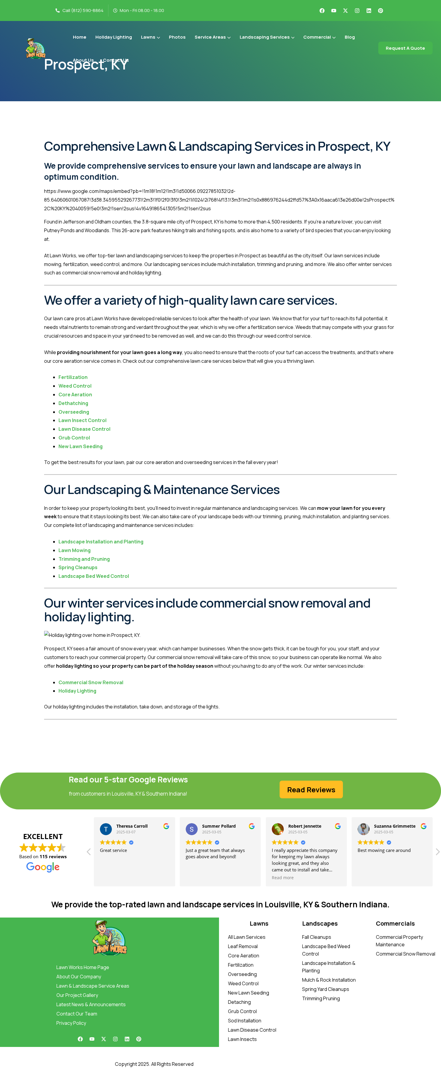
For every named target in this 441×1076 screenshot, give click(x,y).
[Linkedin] (369, 10)
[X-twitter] (345, 10)
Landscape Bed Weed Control (93, 576)
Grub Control (74, 437)
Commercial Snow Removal (90, 682)
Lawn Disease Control (84, 429)
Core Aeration (75, 394)
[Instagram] (357, 10)
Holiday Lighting (77, 690)
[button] (437, 853)
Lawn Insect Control (82, 420)
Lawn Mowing (74, 550)
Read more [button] (283, 877)
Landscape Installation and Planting (100, 541)
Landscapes (320, 923)
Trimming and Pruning (84, 559)
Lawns (259, 923)
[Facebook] (322, 10)
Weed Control (75, 386)
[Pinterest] (380, 10)
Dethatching (73, 403)
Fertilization (73, 377)
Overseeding (73, 412)
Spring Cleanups (78, 567)
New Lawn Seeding (80, 446)
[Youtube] (333, 10)
